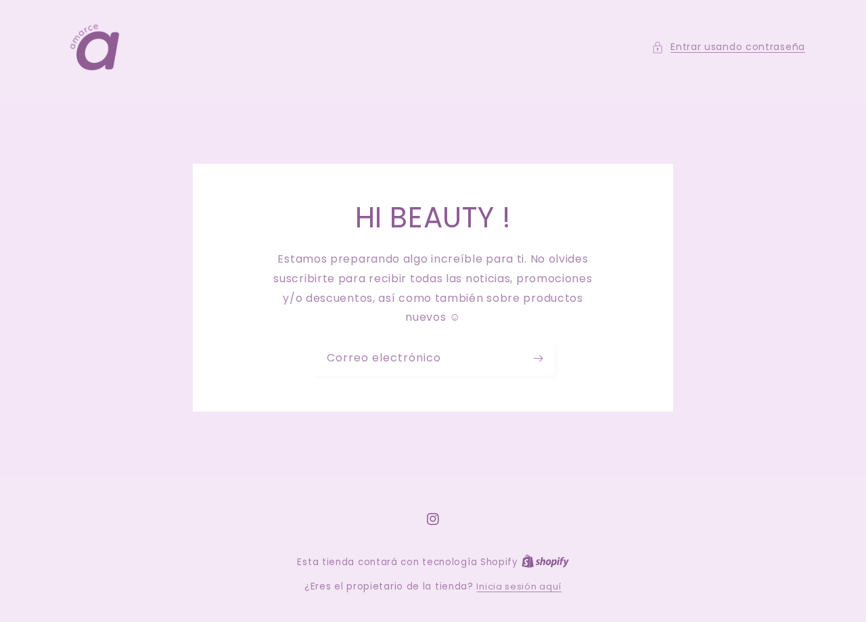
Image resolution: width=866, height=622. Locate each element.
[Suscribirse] (538, 358)
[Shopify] (545, 562)
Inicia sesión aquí (519, 586)
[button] (728, 47)
